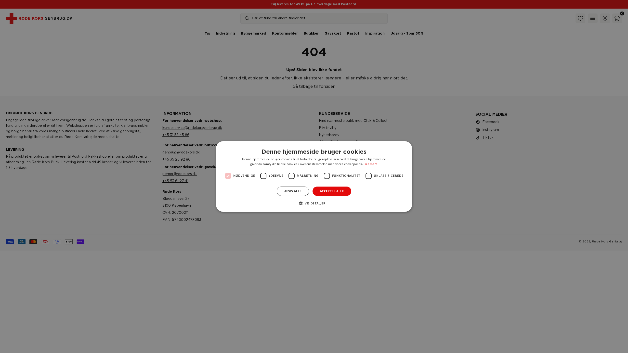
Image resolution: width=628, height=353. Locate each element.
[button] (314, 203)
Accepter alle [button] (332, 191)
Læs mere (371, 164)
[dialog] (314, 176)
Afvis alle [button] (292, 191)
